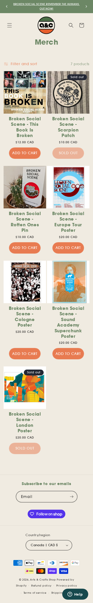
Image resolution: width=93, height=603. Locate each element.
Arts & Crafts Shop (43, 579)
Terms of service (35, 592)
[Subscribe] (72, 496)
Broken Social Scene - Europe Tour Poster (68, 222)
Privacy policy (66, 585)
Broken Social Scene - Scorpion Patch (68, 127)
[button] (9, 25)
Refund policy (41, 585)
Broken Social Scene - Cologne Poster (25, 317)
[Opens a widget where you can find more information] (75, 595)
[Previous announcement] (6, 6)
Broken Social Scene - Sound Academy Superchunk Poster (68, 322)
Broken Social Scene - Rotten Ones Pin (25, 222)
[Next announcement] (86, 6)
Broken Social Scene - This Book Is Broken (25, 127)
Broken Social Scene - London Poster (25, 422)
